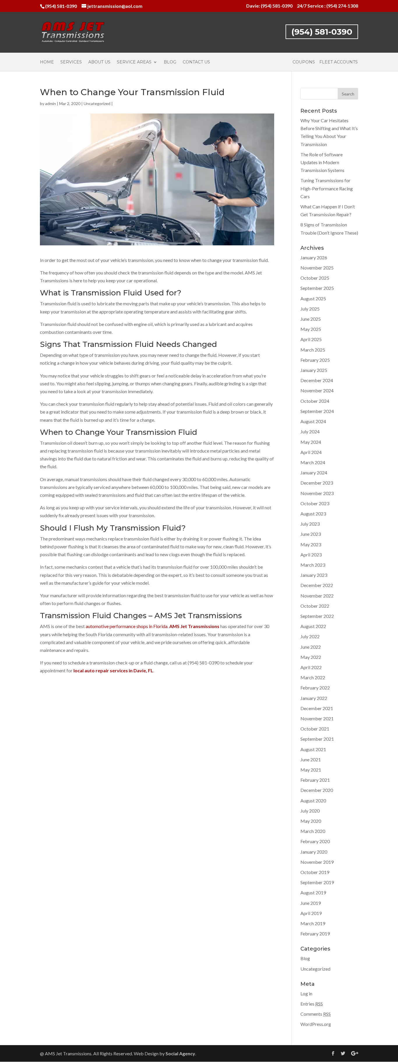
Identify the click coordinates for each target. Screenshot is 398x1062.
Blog (170, 62)
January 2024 (313, 472)
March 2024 (312, 462)
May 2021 (310, 769)
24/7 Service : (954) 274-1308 (327, 5)
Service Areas (134, 62)
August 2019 (313, 892)
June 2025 (310, 319)
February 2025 (315, 360)
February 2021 (315, 780)
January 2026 (313, 257)
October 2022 (314, 606)
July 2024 (310, 431)
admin (50, 103)
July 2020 (310, 810)
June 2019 (310, 903)
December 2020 (316, 790)
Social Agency (180, 1053)
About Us (99, 62)
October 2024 (314, 401)
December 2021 (316, 708)
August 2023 (313, 513)
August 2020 (313, 800)
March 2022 (312, 677)
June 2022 (310, 647)
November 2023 (317, 493)
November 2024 (317, 390)
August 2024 (313, 421)
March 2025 (312, 349)
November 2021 (317, 718)
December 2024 (316, 380)
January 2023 (313, 575)
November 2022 (317, 595)
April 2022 (311, 667)
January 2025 (313, 370)
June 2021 (310, 759)
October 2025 (314, 278)
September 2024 (317, 411)
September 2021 (317, 739)
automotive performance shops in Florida (127, 626)
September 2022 (317, 616)
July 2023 (310, 523)
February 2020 (315, 841)
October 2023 (314, 503)
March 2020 (312, 831)
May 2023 (310, 544)
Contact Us (196, 62)
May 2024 (310, 442)
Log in (306, 993)
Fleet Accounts (338, 62)
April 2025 (311, 339)
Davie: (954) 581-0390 (269, 5)
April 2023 (311, 554)
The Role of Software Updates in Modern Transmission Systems (322, 162)
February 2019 (315, 933)
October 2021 (314, 728)
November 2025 (317, 267)
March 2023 (312, 565)
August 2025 (313, 298)
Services (71, 62)
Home (47, 62)
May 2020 (310, 821)
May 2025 (310, 329)
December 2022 (316, 585)
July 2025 (310, 308)
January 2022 (313, 698)
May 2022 (310, 657)
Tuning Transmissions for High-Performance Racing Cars (326, 188)
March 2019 (312, 923)
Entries (311, 1003)
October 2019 (314, 872)
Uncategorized (97, 103)
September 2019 (317, 882)
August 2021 (313, 749)
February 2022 (315, 687)
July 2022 (310, 636)
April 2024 (311, 452)
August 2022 (313, 626)
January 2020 (313, 851)
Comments (315, 1014)
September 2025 (317, 288)
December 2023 (316, 482)
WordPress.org (315, 1024)
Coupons (304, 62)
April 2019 (311, 913)
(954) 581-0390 (61, 6)
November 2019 (317, 862)
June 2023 (310, 534)
